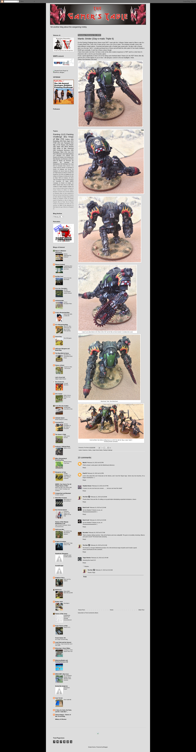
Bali (62, 188)
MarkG (85, 462)
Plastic (71, 145)
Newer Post (81, 610)
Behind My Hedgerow (61, 686)
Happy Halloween (68, 196)
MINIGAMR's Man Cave (62, 674)
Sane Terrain (59, 698)
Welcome (67, 176)
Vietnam (61, 176)
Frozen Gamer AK (60, 638)
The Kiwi (85, 497)
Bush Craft (86, 507)
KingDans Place (60, 577)
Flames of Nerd (59, 365)
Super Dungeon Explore (65, 186)
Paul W (85, 473)
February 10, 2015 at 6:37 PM (100, 486)
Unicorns (55, 205)
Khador (63, 183)
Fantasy (69, 157)
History (62, 157)
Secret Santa (64, 171)
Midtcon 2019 (67, 448)
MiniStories (58, 589)
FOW (54, 143)
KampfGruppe (59, 565)
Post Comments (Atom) (91, 613)
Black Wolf (58, 177)
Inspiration (58, 181)
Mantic (101, 450)
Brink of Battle (68, 188)
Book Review (69, 146)
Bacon (65, 172)
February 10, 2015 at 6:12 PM (95, 473)
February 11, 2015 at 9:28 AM (99, 497)
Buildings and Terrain (65, 169)
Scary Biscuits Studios (61, 406)
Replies (87, 566)
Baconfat (85, 532)
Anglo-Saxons (58, 172)
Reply (84, 467)
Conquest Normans (63, 150)
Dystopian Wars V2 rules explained (63, 193)
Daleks (65, 189)
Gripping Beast (69, 154)
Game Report (70, 179)
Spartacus (61, 203)
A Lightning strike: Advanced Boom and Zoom (68, 267)
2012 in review (56, 188)
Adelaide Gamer (60, 418)
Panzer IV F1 (67, 627)
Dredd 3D (61, 191)
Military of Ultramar (60, 719)
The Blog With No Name (62, 353)
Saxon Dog (58, 336)
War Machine (56, 159)
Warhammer (56, 164)
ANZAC (64, 167)
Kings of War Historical (65, 148)
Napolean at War (62, 200)
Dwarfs (55, 157)
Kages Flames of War (61, 626)
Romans (65, 159)
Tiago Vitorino (87, 557)
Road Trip (65, 201)
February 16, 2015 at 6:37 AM (97, 532)
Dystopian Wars (58, 152)
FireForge (65, 164)
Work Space (56, 207)
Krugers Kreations (60, 541)
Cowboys (65, 177)
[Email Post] (99, 447)
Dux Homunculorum (61, 510)
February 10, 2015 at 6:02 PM (95, 462)
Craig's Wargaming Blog (62, 312)
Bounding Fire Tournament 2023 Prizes (68, 356)
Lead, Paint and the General (63, 642)
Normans (68, 160)
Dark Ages (66, 141)
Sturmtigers (66, 603)
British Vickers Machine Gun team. (67, 397)
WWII (61, 205)
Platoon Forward (60, 264)
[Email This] (102, 448)
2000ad (72, 171)
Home (111, 610)
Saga (58, 146)
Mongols (59, 155)
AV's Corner (58, 394)
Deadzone (85, 450)
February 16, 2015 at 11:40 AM (99, 557)
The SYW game (67, 338)
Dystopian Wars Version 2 (64, 165)
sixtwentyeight (59, 300)
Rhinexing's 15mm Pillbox (62, 648)
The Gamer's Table (60, 434)
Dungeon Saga (61, 179)
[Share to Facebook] (108, 448)
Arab (69, 152)
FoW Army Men (59, 529)
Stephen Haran (87, 486)
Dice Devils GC (59, 382)
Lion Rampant (65, 143)
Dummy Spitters (70, 191)
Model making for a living (61, 419)
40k (73, 176)
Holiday (55, 198)
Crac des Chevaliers (61, 288)
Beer (70, 172)
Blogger (105, 747)
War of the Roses (59, 145)
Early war (55, 195)
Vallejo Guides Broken (60, 379)
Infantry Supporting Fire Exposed (67, 255)
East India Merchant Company (66, 195)
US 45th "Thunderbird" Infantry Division (68, 291)
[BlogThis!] (104, 448)
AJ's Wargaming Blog (61, 324)
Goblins (55, 162)
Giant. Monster (58, 196)
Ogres (70, 200)
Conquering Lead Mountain (63, 493)
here (93, 52)
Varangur (66, 162)
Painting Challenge (107, 450)
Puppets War (56, 201)
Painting (56, 134)
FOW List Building (64, 174)
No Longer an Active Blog (61, 639)
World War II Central (61, 498)
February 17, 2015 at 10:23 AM (104, 570)
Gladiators (55, 171)
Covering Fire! (59, 422)
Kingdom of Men (63, 198)
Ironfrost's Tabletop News (62, 446)
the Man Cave (59, 276)
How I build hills (67, 699)
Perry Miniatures (57, 154)
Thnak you (69, 203)
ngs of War (63, 207)
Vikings (68, 155)
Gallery (90, 450)
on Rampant (71, 207)
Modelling (56, 141)
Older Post (141, 610)
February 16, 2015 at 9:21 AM (99, 545)
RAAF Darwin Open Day (59, 184)
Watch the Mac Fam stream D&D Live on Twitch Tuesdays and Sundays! (63, 489)
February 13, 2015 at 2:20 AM (98, 507)
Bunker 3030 (59, 601)
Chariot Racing (57, 189)
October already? (59, 494)
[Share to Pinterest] (110, 448)
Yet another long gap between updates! (68, 532)
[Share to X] (106, 448)
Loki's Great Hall (60, 377)
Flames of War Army (61, 613)
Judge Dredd (95, 450)
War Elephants (68, 205)
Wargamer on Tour (60, 472)
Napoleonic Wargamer (61, 553)
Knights (69, 183)
